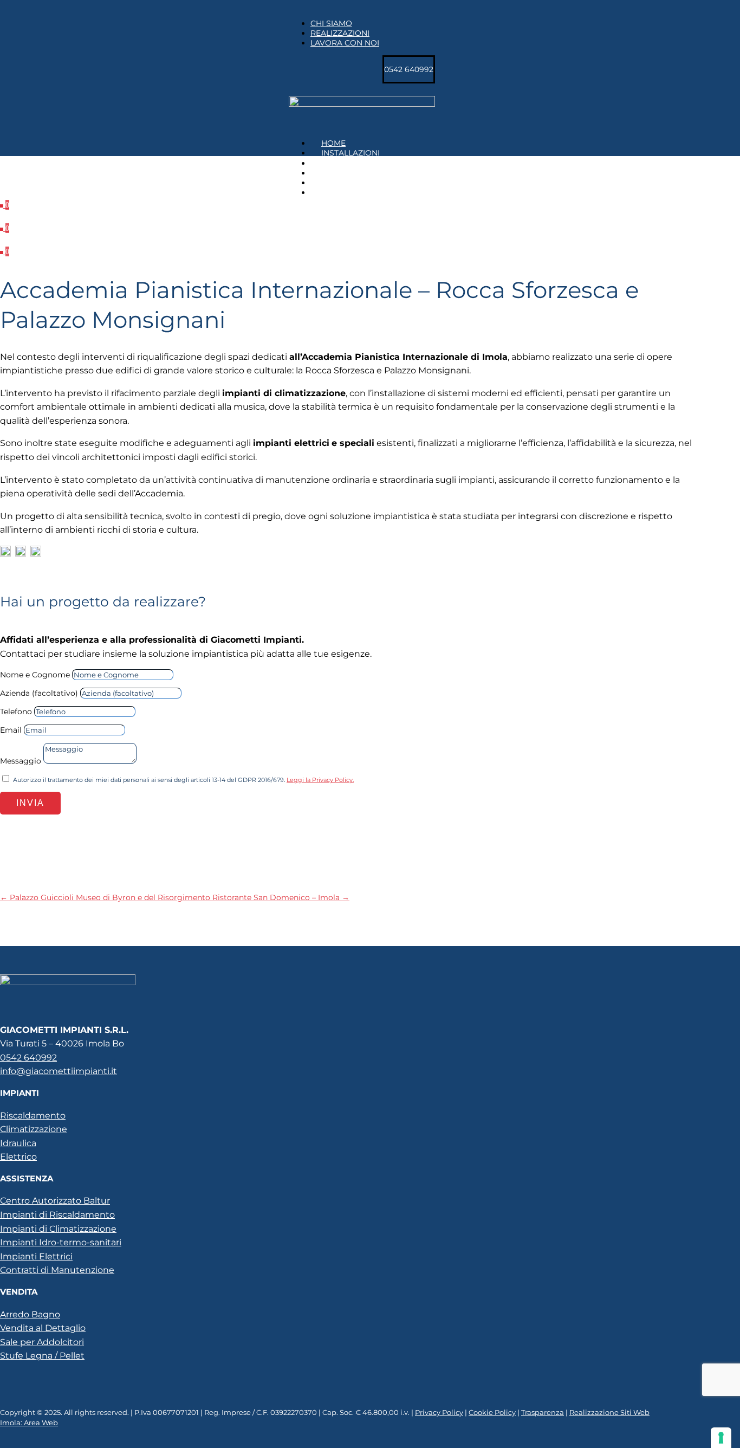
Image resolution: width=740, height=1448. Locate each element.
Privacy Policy (439, 1412)
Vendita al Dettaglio (43, 1328)
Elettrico (18, 1157)
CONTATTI (340, 192)
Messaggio (20, 761)
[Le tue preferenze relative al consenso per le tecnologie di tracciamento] (721, 1437)
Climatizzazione (33, 1129)
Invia (30, 802)
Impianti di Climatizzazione (58, 1229)
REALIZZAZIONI (339, 33)
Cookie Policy (492, 1412)
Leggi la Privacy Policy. (320, 780)
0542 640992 (28, 1057)
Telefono (16, 711)
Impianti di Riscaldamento (57, 1215)
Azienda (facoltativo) (39, 693)
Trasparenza (542, 1412)
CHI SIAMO (331, 23)
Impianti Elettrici (36, 1256)
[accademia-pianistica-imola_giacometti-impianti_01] (4, 205)
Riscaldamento (33, 1115)
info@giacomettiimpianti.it (58, 1071)
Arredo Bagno (30, 1314)
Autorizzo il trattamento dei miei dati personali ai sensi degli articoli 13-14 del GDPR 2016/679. (183, 780)
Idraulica (18, 1143)
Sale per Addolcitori (42, 1342)
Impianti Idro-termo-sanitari (60, 1242)
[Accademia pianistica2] (4, 251)
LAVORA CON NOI (344, 43)
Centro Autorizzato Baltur (55, 1200)
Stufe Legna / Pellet (42, 1355)
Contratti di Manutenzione (57, 1270)
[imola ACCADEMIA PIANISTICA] (4, 228)
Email (11, 730)
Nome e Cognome (35, 675)
